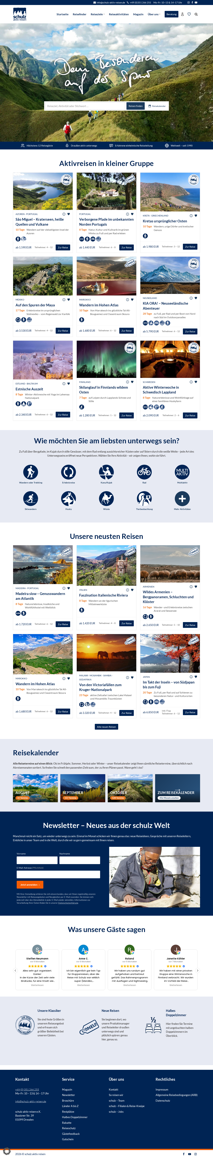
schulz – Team (116, 1100)
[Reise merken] (68, 214)
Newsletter (68, 1095)
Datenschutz (163, 1100)
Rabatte (66, 1122)
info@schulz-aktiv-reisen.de (111, 2)
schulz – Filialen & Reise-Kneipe (127, 1106)
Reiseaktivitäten (119, 14)
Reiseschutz (69, 1128)
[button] (104, 14)
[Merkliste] (189, 14)
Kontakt (113, 1089)
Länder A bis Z (70, 1106)
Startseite (62, 14)
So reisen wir (116, 1095)
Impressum (162, 1089)
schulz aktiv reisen (35, 1154)
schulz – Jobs (116, 1111)
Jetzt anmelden (28, 884)
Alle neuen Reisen (106, 726)
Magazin (138, 14)
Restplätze (68, 1111)
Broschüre (68, 1100)
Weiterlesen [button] (37, 985)
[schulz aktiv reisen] (19, 14)
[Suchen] (196, 14)
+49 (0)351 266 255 (140, 2)
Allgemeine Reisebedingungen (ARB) (177, 1095)
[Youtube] (196, 2)
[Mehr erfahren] (42, 1032)
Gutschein (67, 1139)
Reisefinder (79, 14)
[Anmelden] (182, 14)
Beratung (172, 14)
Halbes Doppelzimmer (75, 1117)
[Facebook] (192, 2)
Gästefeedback (71, 1133)
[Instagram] (188, 2)
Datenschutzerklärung (68, 903)
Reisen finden (136, 106)
